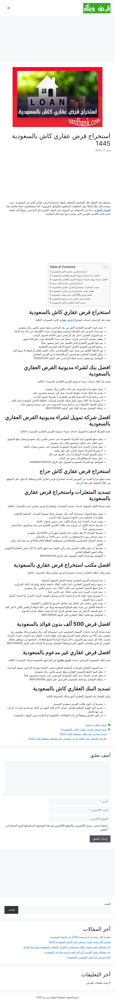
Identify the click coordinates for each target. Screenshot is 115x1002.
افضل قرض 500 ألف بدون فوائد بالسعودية (72, 294)
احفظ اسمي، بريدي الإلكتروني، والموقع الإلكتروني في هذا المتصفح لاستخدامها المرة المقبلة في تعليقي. (56, 827)
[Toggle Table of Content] (104, 267)
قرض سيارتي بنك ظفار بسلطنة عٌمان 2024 (83, 733)
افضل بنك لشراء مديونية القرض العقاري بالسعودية (75, 275)
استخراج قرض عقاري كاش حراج (67, 283)
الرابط (80, 482)
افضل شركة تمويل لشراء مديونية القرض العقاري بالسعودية (79, 279)
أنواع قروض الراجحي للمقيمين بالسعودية (89, 957)
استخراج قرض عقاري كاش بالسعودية (69, 271)
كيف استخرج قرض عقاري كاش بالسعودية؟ (83, 729)
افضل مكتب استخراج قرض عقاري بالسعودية (73, 291)
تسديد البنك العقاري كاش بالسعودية (69, 302)
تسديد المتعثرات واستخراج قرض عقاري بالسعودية (75, 287)
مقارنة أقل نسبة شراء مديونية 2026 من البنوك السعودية (80, 936)
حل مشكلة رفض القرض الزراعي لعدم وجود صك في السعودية (77, 952)
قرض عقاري (99, 724)
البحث (107, 903)
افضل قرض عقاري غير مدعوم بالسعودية (71, 298)
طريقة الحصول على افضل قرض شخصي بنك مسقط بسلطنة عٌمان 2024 (67, 738)
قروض (88, 724)
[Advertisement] (57, 40)
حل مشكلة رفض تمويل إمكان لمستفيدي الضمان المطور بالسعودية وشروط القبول (67, 947)
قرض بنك (46, 997)
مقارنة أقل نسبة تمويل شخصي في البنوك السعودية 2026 (80, 942)
